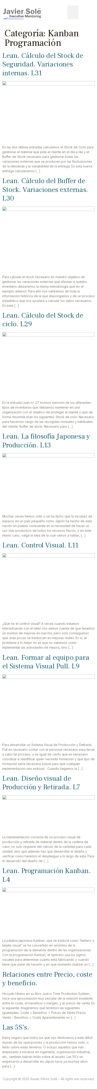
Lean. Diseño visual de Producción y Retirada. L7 (41, 783)
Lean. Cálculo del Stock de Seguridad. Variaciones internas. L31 (42, 64)
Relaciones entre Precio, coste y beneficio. (47, 979)
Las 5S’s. (15, 1027)
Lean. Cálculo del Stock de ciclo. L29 (42, 320)
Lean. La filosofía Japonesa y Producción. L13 (46, 441)
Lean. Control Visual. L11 (40, 545)
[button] (73, 12)
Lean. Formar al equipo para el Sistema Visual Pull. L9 (45, 662)
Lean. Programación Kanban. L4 (46, 875)
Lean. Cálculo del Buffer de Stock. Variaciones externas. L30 (45, 189)
